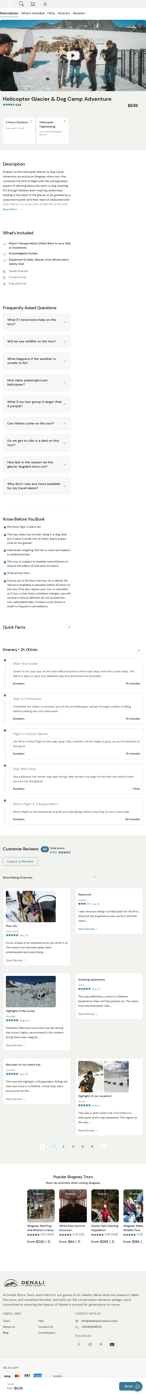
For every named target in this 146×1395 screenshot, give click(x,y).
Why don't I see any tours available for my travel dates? (33, 486)
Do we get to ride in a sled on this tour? (33, 443)
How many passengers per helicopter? (27, 382)
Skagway (38, 1193)
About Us (9, 1327)
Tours (6, 1321)
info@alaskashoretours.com (99, 1321)
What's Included (33, 13)
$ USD (57, 1376)
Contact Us (45, 1327)
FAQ (41, 1321)
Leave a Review (20, 861)
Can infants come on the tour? (30, 423)
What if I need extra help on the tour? (31, 322)
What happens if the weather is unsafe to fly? (31, 361)
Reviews (79, 13)
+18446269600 (91, 1327)
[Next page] (103, 1146)
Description (9, 13)
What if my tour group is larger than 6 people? (34, 404)
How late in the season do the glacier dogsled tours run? (30, 464)
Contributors (46, 1333)
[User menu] (46, 4)
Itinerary (64, 13)
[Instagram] (90, 1344)
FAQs (51, 13)
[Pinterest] (101, 1344)
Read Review (14, 960)
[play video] (73, 55)
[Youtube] (112, 1344)
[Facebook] (79, 1344)
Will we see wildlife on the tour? (31, 341)
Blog (6, 1333)
